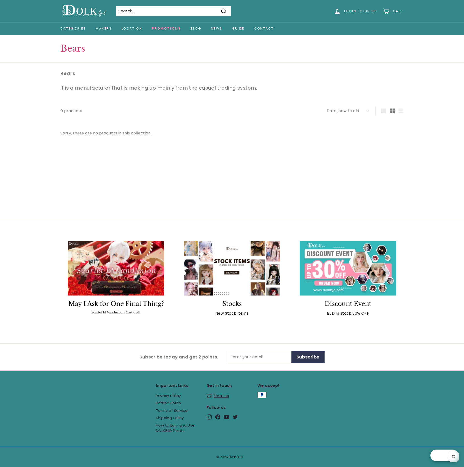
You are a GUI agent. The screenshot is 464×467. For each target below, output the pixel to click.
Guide (238, 28)
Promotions (166, 28)
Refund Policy (168, 402)
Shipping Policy (170, 417)
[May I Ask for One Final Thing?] (116, 268)
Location (132, 28)
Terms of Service (172, 410)
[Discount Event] (348, 268)
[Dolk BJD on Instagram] (209, 417)
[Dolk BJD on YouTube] (226, 417)
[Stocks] (232, 268)
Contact (264, 28)
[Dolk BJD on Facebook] (217, 417)
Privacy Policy (168, 395)
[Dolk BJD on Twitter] (235, 417)
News (216, 28)
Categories (73, 28)
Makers (104, 28)
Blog (195, 28)
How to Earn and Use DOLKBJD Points (175, 428)
